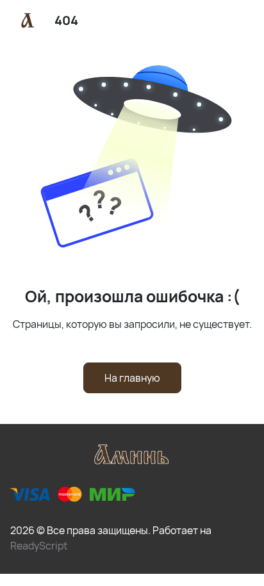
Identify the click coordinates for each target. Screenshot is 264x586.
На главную (132, 378)
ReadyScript (38, 546)
